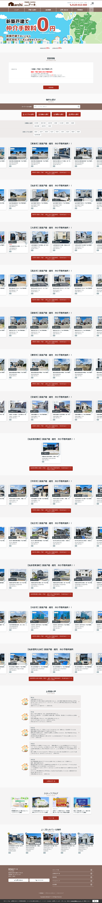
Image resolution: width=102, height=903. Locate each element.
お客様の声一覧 (51, 781)
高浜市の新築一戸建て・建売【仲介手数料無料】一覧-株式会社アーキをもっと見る (51, 300)
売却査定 (80, 10)
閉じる (95, 901)
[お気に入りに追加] (4, 159)
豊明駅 (67, 123)
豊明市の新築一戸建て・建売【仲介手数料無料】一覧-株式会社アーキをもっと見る (51, 384)
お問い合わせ (64, 10)
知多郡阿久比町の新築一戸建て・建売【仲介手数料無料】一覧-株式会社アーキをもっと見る (51, 679)
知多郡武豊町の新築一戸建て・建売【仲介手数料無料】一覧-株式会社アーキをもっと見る (51, 468)
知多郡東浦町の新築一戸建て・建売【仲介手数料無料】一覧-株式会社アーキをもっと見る (51, 594)
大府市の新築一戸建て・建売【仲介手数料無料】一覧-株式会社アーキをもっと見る (51, 258)
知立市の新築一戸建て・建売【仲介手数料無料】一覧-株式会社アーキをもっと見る (51, 552)
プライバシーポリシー (50, 893)
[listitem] (18, 157)
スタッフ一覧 (55, 869)
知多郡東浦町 (37, 134)
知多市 (41, 131)
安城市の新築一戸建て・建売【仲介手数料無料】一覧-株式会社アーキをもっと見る (51, 426)
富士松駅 (61, 123)
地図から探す (60, 114)
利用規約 (42, 893)
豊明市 (73, 131)
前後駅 (72, 123)
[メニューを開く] (91, 9)
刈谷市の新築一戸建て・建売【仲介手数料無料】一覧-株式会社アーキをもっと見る (51, 637)
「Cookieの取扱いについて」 (76, 901)
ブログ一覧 (51, 818)
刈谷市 (51, 131)
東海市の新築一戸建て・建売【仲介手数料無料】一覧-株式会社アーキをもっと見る (51, 173)
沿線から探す (44, 114)
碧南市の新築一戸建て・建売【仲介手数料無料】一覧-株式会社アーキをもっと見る (51, 342)
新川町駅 (36, 123)
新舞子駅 (44, 126)
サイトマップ (60, 893)
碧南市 (35, 131)
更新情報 (51, 87)
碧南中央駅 (43, 123)
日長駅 (49, 126)
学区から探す (75, 114)
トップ (16, 10)
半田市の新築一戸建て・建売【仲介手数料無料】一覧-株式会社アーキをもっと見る (51, 510)
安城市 (78, 131)
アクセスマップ (56, 880)
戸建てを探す (32, 10)
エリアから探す (29, 114)
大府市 (62, 131)
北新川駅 (50, 123)
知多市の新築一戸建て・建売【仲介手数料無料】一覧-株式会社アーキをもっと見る (51, 215)
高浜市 (67, 131)
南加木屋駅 (36, 126)
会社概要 (48, 10)
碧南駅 (55, 123)
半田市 (57, 131)
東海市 (46, 131)
